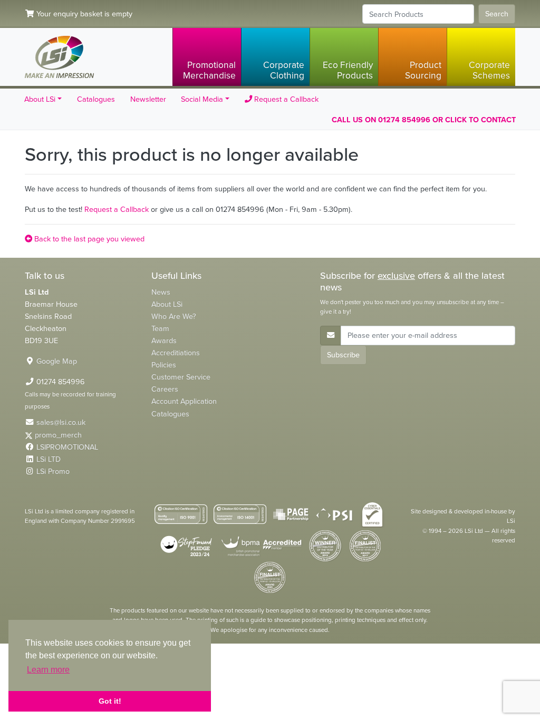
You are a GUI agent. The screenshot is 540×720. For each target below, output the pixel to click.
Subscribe (343, 355)
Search (496, 14)
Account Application (184, 401)
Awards (164, 340)
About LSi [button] (39, 99)
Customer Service (180, 377)
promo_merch (58, 435)
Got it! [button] (110, 701)
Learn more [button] (48, 669)
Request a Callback (285, 99)
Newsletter (148, 99)
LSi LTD (48, 459)
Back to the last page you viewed (88, 239)
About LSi (166, 304)
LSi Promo (53, 471)
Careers (164, 389)
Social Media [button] (202, 99)
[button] (206, 57)
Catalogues (96, 99)
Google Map (56, 361)
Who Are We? (173, 316)
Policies (163, 365)
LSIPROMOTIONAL (67, 447)
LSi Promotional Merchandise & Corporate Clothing (59, 57)
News (160, 292)
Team (160, 328)
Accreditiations (175, 352)
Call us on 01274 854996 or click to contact (424, 119)
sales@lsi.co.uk (60, 422)
